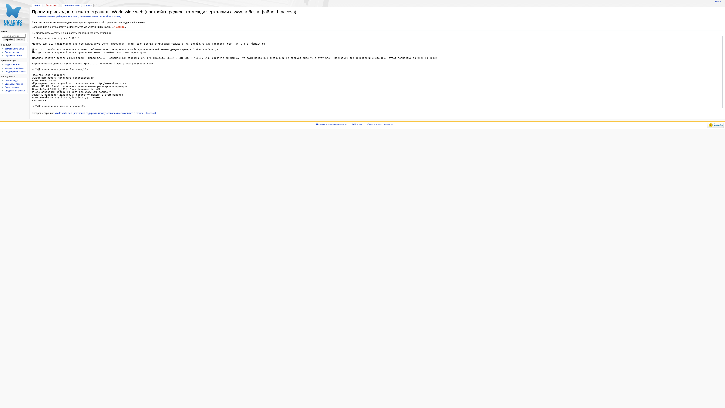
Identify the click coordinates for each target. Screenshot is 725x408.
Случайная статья (13, 55)
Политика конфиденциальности (331, 124)
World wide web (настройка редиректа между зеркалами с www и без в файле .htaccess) (78, 16)
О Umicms (357, 124)
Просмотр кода (71, 5)
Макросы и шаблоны (14, 68)
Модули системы (13, 64)
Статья (37, 5)
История (88, 5)
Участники (119, 27)
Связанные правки (14, 84)
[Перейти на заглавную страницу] (14, 14)
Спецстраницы (12, 87)
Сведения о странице (15, 91)
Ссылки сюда (11, 80)
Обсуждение (50, 5)
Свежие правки (12, 52)
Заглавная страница (14, 49)
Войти (718, 1)
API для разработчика (15, 71)
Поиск (4, 31)
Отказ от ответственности (380, 124)
